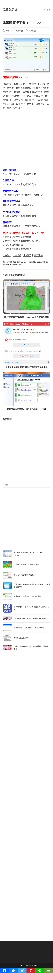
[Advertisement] (26, 139)
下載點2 (17, 255)
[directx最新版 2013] (7, 638)
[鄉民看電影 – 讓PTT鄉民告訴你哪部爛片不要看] (7, 608)
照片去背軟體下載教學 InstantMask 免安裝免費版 (26, 317)
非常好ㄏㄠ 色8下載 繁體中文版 (26, 564)
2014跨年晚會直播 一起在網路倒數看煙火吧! (31, 618)
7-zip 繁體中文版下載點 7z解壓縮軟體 (29, 627)
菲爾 (7, 31)
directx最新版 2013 (21, 638)
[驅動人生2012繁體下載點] (7, 575)
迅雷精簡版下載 (16, 264)
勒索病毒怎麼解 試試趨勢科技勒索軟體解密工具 (26, 367)
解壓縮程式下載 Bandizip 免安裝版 (27, 596)
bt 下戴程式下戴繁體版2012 (15, 262)
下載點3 (27, 255)
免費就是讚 (10, 10)
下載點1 (7, 255)
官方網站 (38, 255)
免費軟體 (19, 31)
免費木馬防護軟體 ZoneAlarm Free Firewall (26, 408)
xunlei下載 (28, 262)
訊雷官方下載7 (36, 262)
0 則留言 (32, 31)
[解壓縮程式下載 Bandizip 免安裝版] (7, 596)
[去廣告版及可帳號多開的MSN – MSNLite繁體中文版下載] (7, 585)
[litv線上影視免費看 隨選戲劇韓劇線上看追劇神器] (7, 647)
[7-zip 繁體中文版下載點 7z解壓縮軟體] (7, 627)
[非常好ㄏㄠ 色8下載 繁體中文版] (7, 564)
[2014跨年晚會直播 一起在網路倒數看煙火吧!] (7, 618)
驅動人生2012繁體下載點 (24, 575)
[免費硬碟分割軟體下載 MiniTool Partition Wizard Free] (7, 553)
